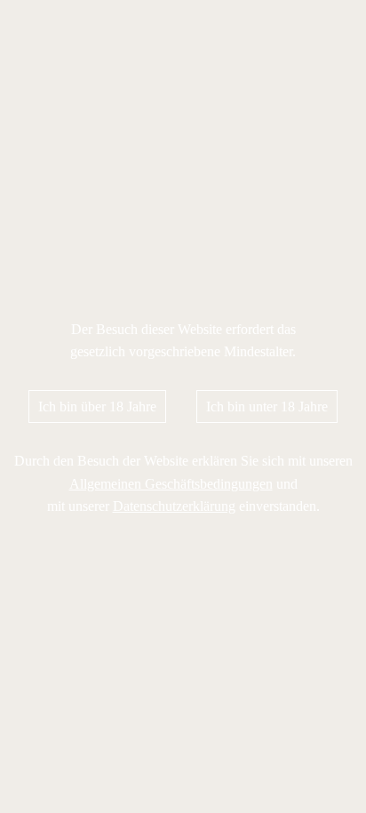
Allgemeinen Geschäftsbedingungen (171, 483)
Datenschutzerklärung (174, 506)
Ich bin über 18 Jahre (97, 406)
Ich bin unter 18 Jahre (267, 406)
